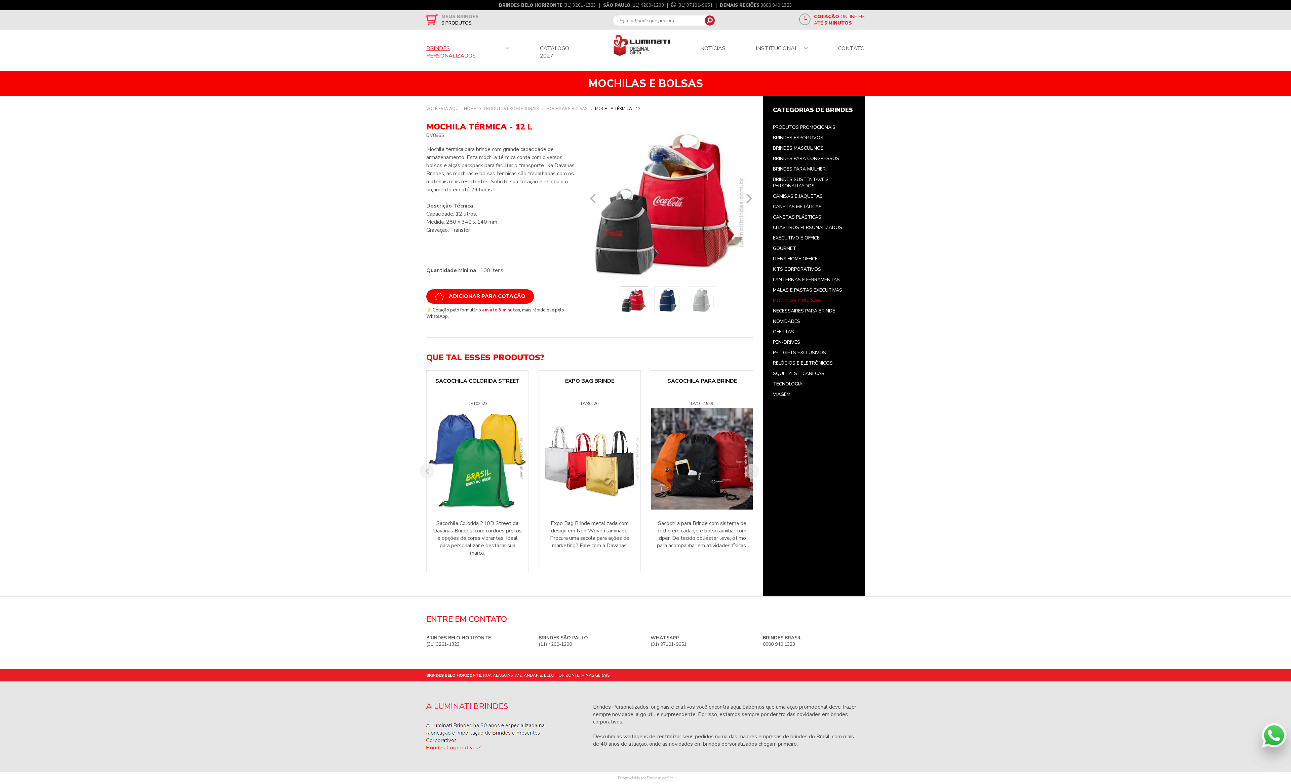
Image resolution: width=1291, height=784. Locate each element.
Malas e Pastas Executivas (807, 290)
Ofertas (783, 332)
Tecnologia (788, 384)
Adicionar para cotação (487, 296)
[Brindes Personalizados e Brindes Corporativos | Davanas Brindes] (642, 46)
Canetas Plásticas (797, 217)
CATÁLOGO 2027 (554, 52)
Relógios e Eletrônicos (803, 363)
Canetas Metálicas (797, 206)
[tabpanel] (670, 203)
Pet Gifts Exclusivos (799, 352)
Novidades (786, 321)
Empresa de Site (660, 778)
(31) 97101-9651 (695, 5)
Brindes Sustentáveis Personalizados (801, 182)
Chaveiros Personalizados (807, 227)
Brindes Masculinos (798, 148)
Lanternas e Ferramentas (806, 279)
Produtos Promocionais (804, 127)
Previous (592, 198)
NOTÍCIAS (713, 48)
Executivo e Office (796, 238)
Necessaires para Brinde (804, 311)
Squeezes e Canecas (798, 373)
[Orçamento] (432, 19)
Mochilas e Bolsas (796, 300)
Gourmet (784, 248)
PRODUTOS (456, 23)
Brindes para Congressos (806, 158)
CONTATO (851, 48)
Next (749, 198)
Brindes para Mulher (799, 169)
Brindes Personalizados (621, 707)
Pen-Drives (786, 342)
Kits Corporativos (797, 269)
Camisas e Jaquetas (798, 196)
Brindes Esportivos (798, 138)
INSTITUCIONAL (777, 48)
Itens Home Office (795, 259)
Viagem (781, 394)
